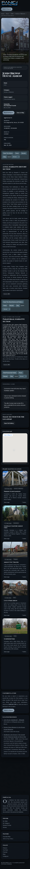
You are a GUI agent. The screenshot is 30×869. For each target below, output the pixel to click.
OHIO (12, 13)
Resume (24, 153)
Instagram (5, 856)
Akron (7, 13)
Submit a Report (8, 710)
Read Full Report (8, 112)
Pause (17, 153)
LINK (9, 294)
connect (6, 134)
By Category (6, 823)
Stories (5, 827)
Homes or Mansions (20, 13)
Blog (4, 854)
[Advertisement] (15, 673)
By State (5, 821)
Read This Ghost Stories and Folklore (13, 302)
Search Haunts (6, 9)
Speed (9, 156)
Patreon (5, 848)
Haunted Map (6, 836)
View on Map (20, 112)
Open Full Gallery (9, 423)
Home (2, 13)
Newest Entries (7, 825)
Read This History (8, 153)
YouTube (5, 850)
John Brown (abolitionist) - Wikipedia (14, 720)
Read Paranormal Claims (9, 372)
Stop (4, 156)
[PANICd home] (9, 3)
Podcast (5, 852)
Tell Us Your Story (8, 838)
